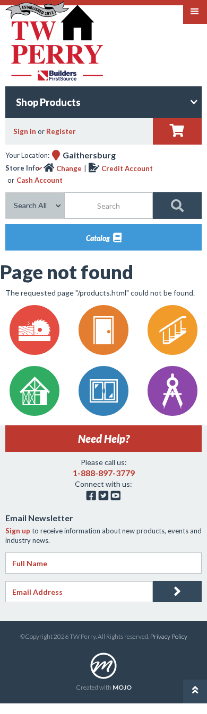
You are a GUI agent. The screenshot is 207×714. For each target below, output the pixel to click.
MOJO (122, 687)
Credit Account (127, 168)
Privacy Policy (168, 636)
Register (61, 131)
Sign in (24, 131)
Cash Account (39, 180)
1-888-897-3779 (104, 473)
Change (69, 168)
